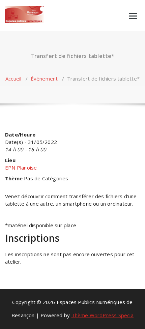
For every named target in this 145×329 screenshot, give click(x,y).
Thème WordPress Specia (102, 315)
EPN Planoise (21, 167)
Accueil (13, 78)
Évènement (44, 78)
